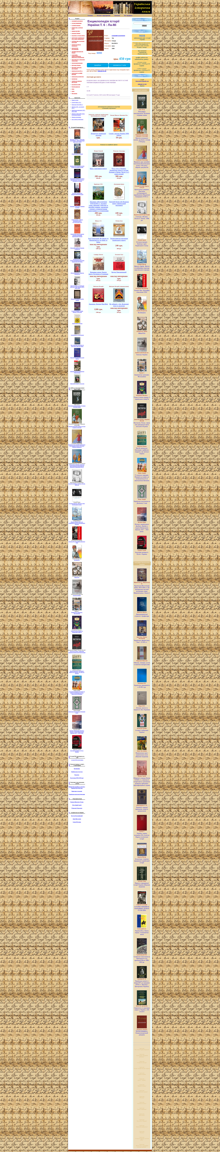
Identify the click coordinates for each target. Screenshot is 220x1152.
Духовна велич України (77, 154)
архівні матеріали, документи (76, 45)
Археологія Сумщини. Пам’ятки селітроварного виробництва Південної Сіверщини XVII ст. (76, 466)
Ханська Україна (77, 595)
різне (73, 89)
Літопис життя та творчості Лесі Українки (142, 709)
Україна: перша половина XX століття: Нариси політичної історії (141, 836)
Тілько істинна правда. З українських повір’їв (77, 632)
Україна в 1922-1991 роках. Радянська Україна (78, 114)
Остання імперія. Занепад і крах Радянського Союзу (77, 504)
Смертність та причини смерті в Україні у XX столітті (142, 1009)
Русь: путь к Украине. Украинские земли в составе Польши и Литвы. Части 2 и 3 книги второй (119, 171)
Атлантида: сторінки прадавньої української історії (141, 861)
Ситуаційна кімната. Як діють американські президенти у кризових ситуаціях (77, 180)
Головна (90, 15)
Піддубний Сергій (76, 805)
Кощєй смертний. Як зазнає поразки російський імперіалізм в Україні (77, 235)
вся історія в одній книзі (77, 119)
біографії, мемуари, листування (77, 68)
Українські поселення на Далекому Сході (76, 712)
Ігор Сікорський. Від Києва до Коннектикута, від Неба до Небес (98, 240)
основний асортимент (77, 21)
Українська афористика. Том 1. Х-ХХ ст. (142, 641)
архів (73, 91)
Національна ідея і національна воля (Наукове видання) (142, 754)
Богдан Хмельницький (76, 815)
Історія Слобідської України (141, 731)
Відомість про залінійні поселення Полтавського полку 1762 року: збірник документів (76, 446)
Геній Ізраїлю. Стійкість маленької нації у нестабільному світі (77, 221)
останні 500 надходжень (77, 760)
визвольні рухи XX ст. (77, 71)
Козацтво (77, 774)
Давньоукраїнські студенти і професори (142, 615)
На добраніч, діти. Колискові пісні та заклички (119, 305)
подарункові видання (77, 63)
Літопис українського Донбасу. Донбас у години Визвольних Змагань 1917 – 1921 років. (77, 732)
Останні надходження (103, 15)
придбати (97, 65)
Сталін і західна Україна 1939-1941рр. (119, 134)
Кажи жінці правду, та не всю (77, 383)
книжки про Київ (76, 31)
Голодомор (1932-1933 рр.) (77, 778)
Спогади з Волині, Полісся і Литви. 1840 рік (76, 484)
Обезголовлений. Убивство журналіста (77, 273)
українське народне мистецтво (77, 82)
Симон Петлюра (77, 822)
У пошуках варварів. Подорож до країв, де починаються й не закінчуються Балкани (77, 693)
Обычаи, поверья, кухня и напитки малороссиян (142, 663)
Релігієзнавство (76, 86)
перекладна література (78, 76)
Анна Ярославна (77, 819)
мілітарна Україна (76, 65)
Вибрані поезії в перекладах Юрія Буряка (77, 372)
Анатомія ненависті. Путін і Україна (77, 751)
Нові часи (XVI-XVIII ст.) (77, 104)
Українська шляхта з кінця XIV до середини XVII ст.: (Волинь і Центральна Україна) (142, 983)
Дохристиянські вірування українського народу (119, 239)
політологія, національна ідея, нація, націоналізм (78, 38)
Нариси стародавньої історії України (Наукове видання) (142, 885)
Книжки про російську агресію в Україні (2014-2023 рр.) (77, 787)
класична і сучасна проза (78, 35)
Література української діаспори (98, 134)
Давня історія (75, 100)
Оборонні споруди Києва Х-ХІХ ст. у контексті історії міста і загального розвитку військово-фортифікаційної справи (141, 781)
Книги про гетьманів (77, 791)
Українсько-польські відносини (77, 794)
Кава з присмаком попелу (98, 168)
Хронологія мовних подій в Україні (77, 299)
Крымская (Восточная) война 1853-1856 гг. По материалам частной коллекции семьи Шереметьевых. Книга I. (142, 589)
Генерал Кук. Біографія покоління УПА (77, 542)
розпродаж (74, 79)
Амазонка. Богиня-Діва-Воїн (98, 304)
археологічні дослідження (75, 49)
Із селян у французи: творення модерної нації (77, 194)
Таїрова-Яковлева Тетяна (76, 802)
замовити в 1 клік (119, 65)
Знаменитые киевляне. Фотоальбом (76, 613)
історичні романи (76, 25)
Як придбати (128, 15)
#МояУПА (76, 577)
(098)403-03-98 (102, 71)
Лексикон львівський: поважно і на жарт (77, 207)
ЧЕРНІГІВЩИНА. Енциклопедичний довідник (142, 1033)
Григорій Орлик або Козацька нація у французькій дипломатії (119, 203)
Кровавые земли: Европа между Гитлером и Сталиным (98, 273)
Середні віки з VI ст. (76, 102)
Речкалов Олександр (77, 808)
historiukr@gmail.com (142, 81)
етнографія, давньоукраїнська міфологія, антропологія (78, 56)
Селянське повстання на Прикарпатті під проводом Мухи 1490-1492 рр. (142, 959)
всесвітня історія (76, 84)
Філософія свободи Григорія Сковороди (77, 248)
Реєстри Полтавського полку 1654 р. (77, 358)
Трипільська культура (77, 771)
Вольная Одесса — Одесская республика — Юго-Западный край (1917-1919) (77, 141)
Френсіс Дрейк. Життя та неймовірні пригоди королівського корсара (77, 523)
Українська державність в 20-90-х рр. (142, 686)
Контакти (119, 15)
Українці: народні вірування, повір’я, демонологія (141, 809)
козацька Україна (76, 33)
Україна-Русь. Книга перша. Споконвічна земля (142, 932)
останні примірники (76, 23)
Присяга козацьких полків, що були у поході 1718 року (76, 427)
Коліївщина (77, 560)
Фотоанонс (74, 93)
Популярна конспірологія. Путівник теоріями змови (76, 406)
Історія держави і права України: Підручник (77, 311)
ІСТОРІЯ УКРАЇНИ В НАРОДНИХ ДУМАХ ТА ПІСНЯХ (141, 908)
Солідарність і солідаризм (77, 335)
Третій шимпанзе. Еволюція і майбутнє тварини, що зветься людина (76, 672)
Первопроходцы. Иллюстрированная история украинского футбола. (77, 260)
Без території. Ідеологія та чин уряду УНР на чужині (77, 346)
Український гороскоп (77, 323)
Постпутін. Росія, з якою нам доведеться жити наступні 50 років (76, 652)
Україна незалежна (76, 117)
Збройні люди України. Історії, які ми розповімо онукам (77, 167)
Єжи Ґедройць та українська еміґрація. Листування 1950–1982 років (77, 287)
